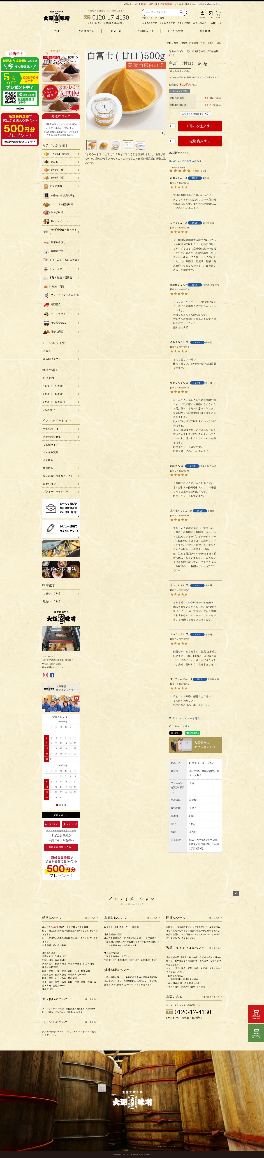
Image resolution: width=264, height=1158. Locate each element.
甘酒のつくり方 (52, 593)
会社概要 (205, 31)
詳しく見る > (91, 917)
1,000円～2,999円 (53, 386)
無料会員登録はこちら (61, 847)
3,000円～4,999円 (53, 394)
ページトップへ (236, 893)
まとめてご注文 (167, 23)
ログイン (211, 17)
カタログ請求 (183, 23)
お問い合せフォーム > (211, 996)
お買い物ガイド (200, 23)
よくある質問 (175, 31)
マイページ (71, 824)
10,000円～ (49, 410)
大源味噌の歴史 (52, 437)
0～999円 (48, 378)
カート (218, 17)
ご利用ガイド (146, 31)
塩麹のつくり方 (52, 601)
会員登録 (202, 17)
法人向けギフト (52, 359)
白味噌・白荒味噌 (189, 43)
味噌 (162, 18)
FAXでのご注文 (149, 23)
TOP (57, 31)
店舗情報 (48, 468)
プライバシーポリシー (55, 491)
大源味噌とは (86, 31)
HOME (168, 43)
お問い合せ (216, 23)
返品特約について (179, 152)
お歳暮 (47, 351)
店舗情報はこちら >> (53, 667)
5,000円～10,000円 (54, 402)
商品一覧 (116, 31)
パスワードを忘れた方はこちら (61, 830)
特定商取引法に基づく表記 (58, 476)
